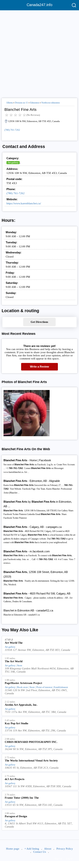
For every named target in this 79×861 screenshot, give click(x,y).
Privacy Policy (64, 848)
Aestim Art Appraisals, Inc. (21, 704)
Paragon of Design (16, 816)
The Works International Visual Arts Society (31, 760)
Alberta (9, 102)
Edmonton (34, 102)
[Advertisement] (39, 52)
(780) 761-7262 (12, 129)
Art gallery (13, 162)
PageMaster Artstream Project (23, 683)
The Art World (13, 661)
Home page (12, 848)
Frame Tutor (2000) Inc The (22, 797)
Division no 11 (21, 102)
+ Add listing (31, 848)
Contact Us (39, 851)
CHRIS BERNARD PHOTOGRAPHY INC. (31, 741)
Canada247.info (39, 5)
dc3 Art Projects (14, 779)
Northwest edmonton (50, 102)
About (47, 848)
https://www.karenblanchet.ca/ (23, 203)
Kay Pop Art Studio (16, 723)
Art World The (14, 642)
